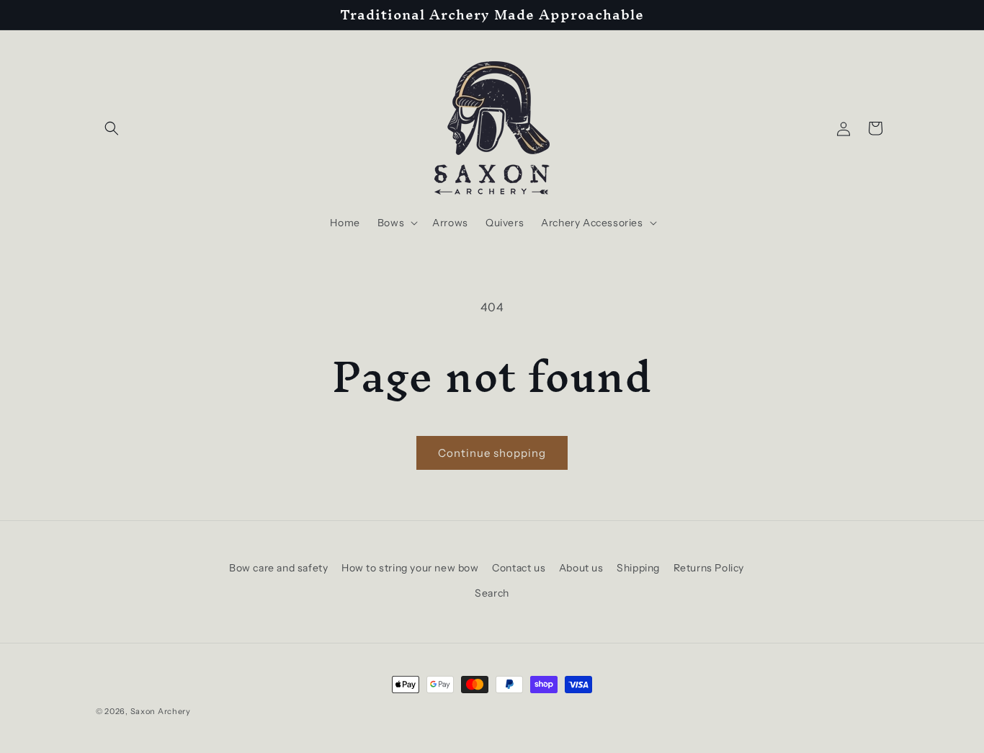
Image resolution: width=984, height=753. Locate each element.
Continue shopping (492, 453)
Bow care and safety (278, 567)
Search (492, 593)
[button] (112, 128)
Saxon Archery (160, 711)
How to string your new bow (410, 567)
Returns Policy (709, 567)
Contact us (518, 567)
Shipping (638, 567)
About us (581, 567)
